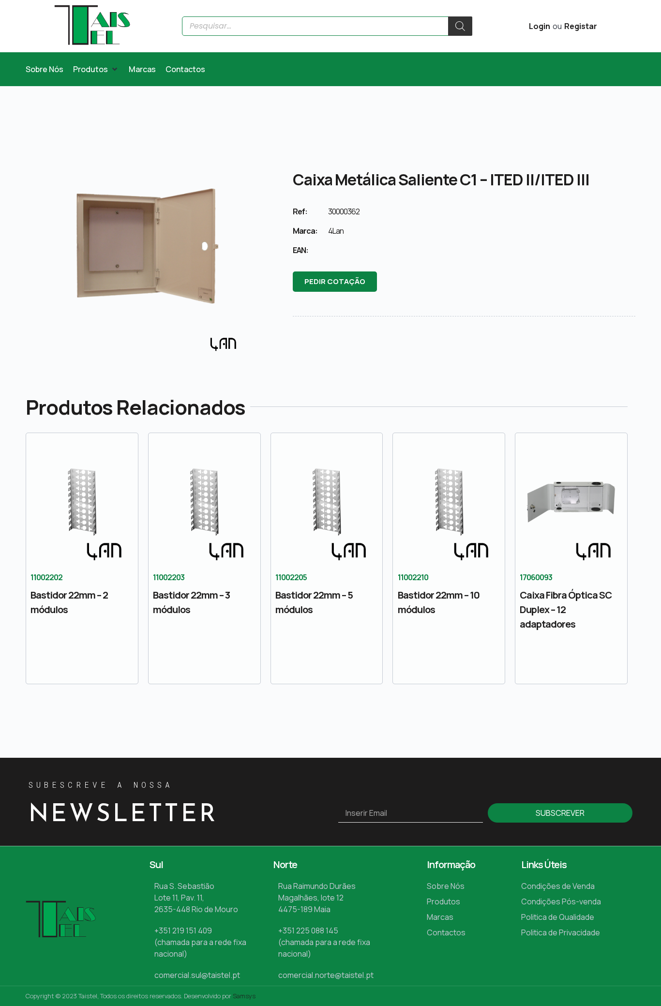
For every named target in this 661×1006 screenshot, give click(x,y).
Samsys (244, 995)
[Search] (460, 26)
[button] (96, 69)
